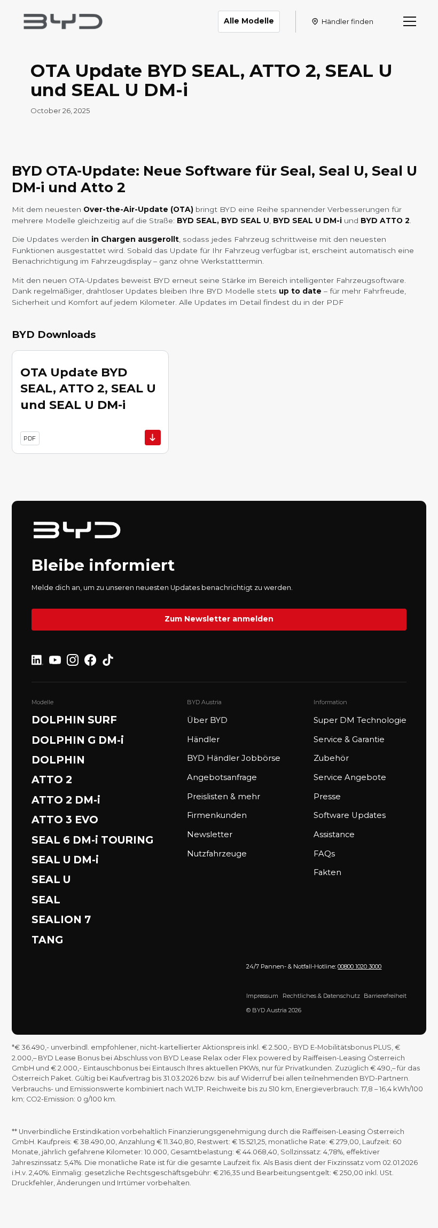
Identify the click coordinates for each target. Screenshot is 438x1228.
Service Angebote (350, 777)
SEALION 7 (61, 919)
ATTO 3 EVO (65, 819)
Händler (203, 739)
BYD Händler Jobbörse (233, 758)
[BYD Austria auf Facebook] (90, 660)
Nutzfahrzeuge (217, 854)
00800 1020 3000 (359, 966)
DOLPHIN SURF (74, 720)
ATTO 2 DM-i (66, 800)
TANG (47, 940)
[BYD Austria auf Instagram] (73, 660)
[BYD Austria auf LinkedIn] (37, 660)
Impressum (262, 995)
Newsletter (209, 834)
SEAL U (51, 879)
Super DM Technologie (360, 720)
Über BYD (207, 720)
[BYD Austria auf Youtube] (55, 660)
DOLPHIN (58, 760)
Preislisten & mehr (223, 796)
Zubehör (331, 758)
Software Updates (350, 815)
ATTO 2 (52, 779)
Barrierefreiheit (385, 995)
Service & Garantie (349, 739)
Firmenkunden (217, 815)
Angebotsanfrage (222, 777)
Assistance (334, 834)
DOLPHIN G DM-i (78, 740)
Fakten (327, 872)
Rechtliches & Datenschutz (321, 995)
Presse (327, 796)
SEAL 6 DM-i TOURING (92, 840)
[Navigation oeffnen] (410, 21)
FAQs (324, 854)
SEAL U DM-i (65, 859)
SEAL (46, 900)
